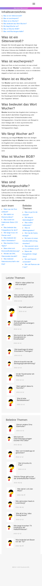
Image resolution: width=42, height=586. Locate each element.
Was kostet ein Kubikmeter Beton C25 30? (10, 222)
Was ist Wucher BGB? (11, 29)
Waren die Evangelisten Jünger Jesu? (30, 253)
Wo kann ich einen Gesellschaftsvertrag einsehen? (30, 240)
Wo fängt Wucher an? (11, 26)
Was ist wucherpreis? (11, 18)
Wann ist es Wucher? (11, 21)
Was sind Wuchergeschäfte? (13, 31)
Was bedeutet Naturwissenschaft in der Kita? (10, 261)
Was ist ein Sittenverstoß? (12, 16)
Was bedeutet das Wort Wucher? (15, 23)
